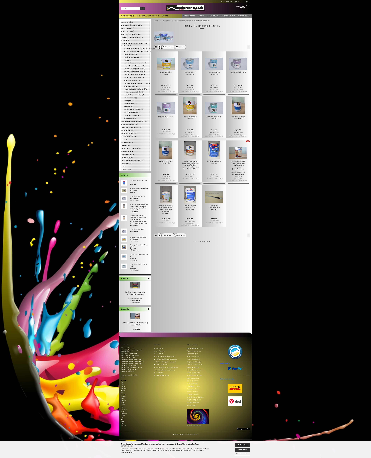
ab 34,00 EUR (135, 329)
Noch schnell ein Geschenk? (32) (148, 16)
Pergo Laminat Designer (194, 362)
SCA (122, 417)
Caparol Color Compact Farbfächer (131, 367)
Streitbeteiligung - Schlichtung (165, 370)
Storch (123, 415)
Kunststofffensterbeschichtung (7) (134, 74)
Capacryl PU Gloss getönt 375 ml (190, 73)
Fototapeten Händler (193, 386)
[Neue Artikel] (148, 309)
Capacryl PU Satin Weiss (165, 117)
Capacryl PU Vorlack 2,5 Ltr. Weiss (190, 117)
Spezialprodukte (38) (127, 154)
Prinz (122, 412)
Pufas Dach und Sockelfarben (130, 356)
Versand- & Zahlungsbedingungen (166, 359)
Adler (122, 423)
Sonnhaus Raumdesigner (194, 375)
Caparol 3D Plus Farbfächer (129, 365)
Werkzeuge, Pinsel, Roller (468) (131, 34)
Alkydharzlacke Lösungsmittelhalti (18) (135, 89)
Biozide (123, 377)
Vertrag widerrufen (243, 429)
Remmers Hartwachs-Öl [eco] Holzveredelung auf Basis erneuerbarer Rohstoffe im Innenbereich (166, 209)
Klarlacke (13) (128, 60)
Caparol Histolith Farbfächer (129, 369)
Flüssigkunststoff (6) (130, 118)
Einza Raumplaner (192, 383)
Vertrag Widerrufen (161, 364)
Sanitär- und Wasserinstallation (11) (132, 160)
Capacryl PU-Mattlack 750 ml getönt (238, 117)
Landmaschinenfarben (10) (132, 80)
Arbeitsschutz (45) (127, 157)
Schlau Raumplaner (193, 381)
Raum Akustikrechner (193, 356)
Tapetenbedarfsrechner (194, 351)
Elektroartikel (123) (127, 164)
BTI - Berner (124, 410)
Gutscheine (159, 373)
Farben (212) (125, 40)
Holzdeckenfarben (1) (130, 98)
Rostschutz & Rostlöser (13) (132, 112)
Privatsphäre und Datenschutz (165, 356)
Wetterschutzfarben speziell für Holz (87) (134, 121)
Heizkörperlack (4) (129, 101)
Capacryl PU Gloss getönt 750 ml (214, 73)
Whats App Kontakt (228, 16)
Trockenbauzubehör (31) (129, 136)
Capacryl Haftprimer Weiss (166, 73)
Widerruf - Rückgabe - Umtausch (166, 362)
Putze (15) (124, 139)
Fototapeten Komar (193, 389)
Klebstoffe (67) (125, 145)
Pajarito (123, 396)
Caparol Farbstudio (193, 394)
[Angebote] (148, 278)
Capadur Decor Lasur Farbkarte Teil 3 (132, 363)
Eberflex (123, 394)
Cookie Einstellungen (162, 375)
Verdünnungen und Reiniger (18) (133, 109)
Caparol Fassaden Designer (195, 397)
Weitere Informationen (243, 454)
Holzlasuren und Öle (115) (129, 124)
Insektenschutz (191, 405)
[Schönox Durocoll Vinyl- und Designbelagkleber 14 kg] (135, 285)
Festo (122, 421)
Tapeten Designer (192, 354)
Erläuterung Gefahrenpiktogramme (131, 350)
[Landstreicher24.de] (185, 8)
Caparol (123, 386)
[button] (156, 47)
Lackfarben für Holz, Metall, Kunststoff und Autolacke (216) (135, 44)
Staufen (123, 400)
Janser (123, 406)
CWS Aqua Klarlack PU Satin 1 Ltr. (214, 162)
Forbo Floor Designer (193, 359)
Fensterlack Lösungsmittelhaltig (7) (134, 69)
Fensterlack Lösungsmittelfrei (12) (134, 72)
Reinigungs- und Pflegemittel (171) (132, 37)
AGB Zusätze (159, 354)
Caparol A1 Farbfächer (127, 371)
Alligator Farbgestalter (194, 400)
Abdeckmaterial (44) (127, 31)
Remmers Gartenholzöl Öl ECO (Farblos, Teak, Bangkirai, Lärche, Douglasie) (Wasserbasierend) (238, 165)
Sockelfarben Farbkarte (128, 357)
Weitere (165, 16)
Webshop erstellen (178, 434)
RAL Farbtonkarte (126, 352)
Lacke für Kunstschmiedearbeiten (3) (135, 63)
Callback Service (212, 16)
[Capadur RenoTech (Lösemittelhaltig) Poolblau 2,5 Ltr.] (135, 316)
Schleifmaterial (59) (127, 130)
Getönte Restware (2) (130, 54)
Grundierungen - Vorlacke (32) (133, 57)
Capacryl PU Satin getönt (238, 72)
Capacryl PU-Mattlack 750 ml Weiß (165, 162)
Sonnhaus (124, 414)
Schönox (123, 425)
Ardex (122, 385)
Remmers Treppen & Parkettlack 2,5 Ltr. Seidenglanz (190, 207)
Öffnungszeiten (189, 16)
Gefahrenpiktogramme (128, 348)
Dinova (123, 390)
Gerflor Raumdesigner (193, 373)
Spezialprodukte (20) (130, 103)
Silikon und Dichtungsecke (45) (131, 148)
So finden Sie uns (244, 16)
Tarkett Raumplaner (193, 367)
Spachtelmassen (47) (127, 142)
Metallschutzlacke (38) (131, 86)
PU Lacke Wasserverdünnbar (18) (134, 92)
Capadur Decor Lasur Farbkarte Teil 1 (132, 359)
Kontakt (201, 16)
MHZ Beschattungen (193, 402)
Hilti (122, 419)
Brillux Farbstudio (192, 392)
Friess (122, 398)
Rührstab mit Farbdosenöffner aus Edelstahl (214, 207)
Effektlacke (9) (128, 106)
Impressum (159, 348)
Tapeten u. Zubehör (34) (128, 133)
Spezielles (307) (126, 170)
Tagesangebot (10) (127, 16)
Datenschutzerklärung (127, 452)
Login (248, 2)
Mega (122, 402)
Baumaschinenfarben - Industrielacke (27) (137, 83)
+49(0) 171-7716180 (227, 2)
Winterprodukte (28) (127, 28)
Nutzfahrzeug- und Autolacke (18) (134, 77)
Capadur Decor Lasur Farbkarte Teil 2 (132, 361)
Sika (122, 383)
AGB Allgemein (160, 351)
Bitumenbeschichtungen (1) (132, 115)
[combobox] (168, 47)
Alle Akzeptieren (242, 445)
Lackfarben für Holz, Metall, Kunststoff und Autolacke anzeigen (137, 48)
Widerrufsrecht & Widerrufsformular (167, 367)
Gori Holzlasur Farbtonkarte (129, 354)
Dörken (123, 404)
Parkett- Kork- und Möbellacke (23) (134, 66)
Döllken (123, 408)
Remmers (124, 388)
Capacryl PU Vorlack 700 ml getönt (214, 117)
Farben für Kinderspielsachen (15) (134, 95)
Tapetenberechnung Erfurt (195, 348)
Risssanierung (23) (127, 151)
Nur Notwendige (242, 450)
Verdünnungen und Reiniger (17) (131, 127)
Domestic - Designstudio (194, 364)
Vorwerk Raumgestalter (194, 370)
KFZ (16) (123, 167)
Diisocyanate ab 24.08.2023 (129, 375)
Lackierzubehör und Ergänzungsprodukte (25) (137, 51)
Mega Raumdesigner (193, 378)
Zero (122, 392)
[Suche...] (142, 8)
